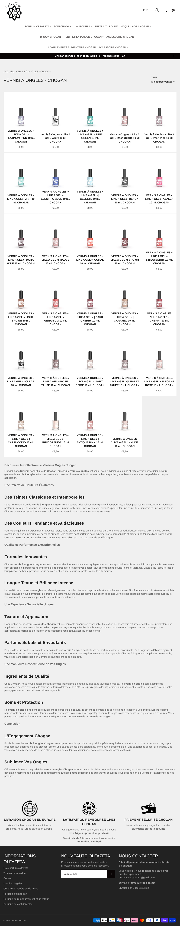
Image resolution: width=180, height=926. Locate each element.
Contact (8, 878)
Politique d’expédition (15, 893)
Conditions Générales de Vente (21, 888)
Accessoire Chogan (120, 36)
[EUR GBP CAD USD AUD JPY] (147, 11)
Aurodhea (83, 26)
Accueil (9, 71)
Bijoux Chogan (51, 36)
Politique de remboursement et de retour (26, 898)
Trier (154, 77)
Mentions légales (13, 883)
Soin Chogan (63, 26)
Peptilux (101, 26)
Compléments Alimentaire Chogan (72, 47)
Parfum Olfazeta (37, 26)
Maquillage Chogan (135, 26)
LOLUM (113, 26)
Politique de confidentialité (18, 904)
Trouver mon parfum (15, 873)
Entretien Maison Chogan (84, 36)
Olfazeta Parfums (18, 920)
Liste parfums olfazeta (16, 868)
